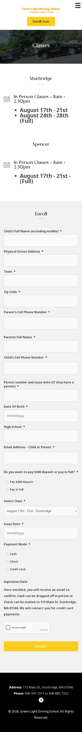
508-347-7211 (34, 693)
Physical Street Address (23, 252)
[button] (41, 21)
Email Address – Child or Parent (29, 447)
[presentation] (27, 628)
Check (14, 561)
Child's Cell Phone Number (25, 357)
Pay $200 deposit (21, 482)
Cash (13, 554)
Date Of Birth (16, 407)
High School (14, 427)
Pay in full (16, 489)
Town (9, 272)
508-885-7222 (58, 693)
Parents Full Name (19, 337)
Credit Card (17, 569)
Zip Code (12, 292)
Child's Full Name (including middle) (33, 231)
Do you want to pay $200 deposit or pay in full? (41, 472)
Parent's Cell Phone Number (27, 312)
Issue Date (13, 524)
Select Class (14, 501)
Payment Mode (17, 544)
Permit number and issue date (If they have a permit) (39, 384)
